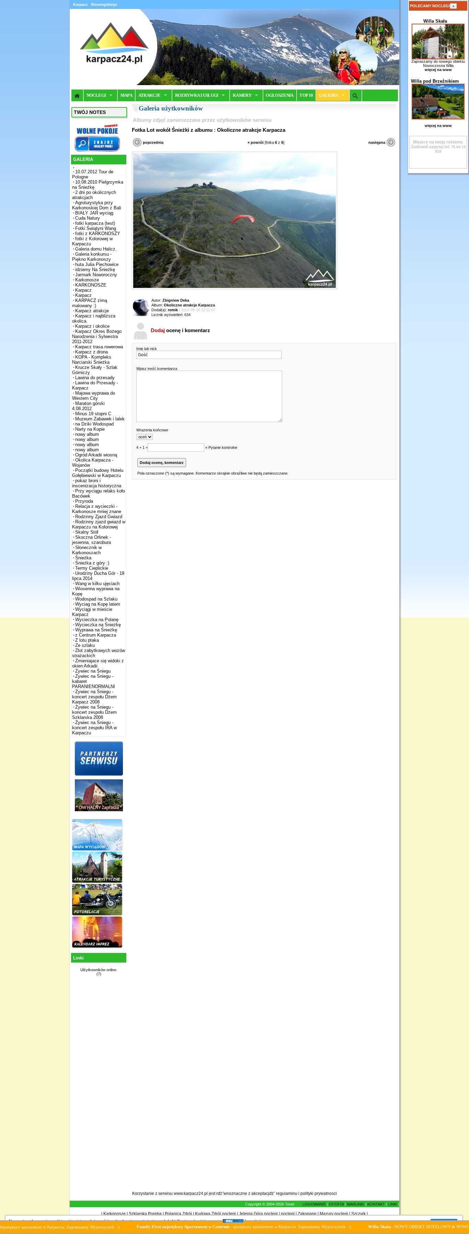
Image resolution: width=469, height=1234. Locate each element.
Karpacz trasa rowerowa (99, 346)
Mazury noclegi (334, 1213)
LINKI (392, 1204)
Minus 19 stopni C (93, 413)
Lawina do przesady (95, 377)
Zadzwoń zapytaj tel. (437, 144)
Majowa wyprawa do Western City (93, 396)
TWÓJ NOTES (90, 112)
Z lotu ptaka (87, 640)
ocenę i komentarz (180, 330)
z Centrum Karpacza (95, 635)
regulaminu (286, 1193)
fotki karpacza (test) (95, 223)
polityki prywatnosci (318, 1193)
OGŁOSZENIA (280, 95)
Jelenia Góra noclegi (258, 1213)
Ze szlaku (85, 645)
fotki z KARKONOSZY (97, 233)
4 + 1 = (142, 447)
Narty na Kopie (90, 429)
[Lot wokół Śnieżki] (234, 288)
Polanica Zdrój (178, 1213)
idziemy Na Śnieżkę (95, 269)
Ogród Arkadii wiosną (96, 454)
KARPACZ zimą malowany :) (89, 303)
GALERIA (328, 95)
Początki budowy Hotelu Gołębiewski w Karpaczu (97, 473)
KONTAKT (376, 1204)
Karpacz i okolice (92, 326)
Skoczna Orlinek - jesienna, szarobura (91, 540)
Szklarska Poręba (145, 1213)
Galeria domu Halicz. (96, 249)
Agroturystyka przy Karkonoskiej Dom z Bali (96, 205)
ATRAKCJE (149, 95)
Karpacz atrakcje (92, 310)
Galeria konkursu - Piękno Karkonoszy (92, 257)
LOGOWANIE (314, 1204)
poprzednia (153, 142)
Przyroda (84, 501)
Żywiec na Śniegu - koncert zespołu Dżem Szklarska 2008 (94, 712)
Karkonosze (87, 279)
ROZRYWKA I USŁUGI (196, 95)
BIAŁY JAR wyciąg (94, 213)
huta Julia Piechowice (96, 264)
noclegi (288, 1213)
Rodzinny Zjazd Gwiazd (98, 516)
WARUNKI (355, 1204)
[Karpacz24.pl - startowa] (77, 95)
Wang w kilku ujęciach (97, 583)
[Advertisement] (97, 1087)
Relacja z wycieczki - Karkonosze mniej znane (96, 509)
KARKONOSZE (90, 285)
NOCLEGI (96, 95)
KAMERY (242, 95)
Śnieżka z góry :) (92, 563)
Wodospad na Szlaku (96, 599)
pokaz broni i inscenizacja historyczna (96, 483)
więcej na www (438, 70)
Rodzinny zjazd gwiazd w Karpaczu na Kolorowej (98, 524)
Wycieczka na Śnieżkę (98, 624)
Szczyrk (358, 1213)
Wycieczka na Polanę (96, 619)
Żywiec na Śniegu (93, 671)
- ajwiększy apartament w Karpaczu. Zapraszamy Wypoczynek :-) (213, 1226)
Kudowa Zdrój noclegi (215, 1213)
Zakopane (307, 1213)
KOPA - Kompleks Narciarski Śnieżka (91, 359)
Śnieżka (83, 557)
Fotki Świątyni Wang (95, 228)
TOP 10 (306, 95)
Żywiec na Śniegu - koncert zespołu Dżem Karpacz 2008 (94, 697)
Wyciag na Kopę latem (97, 604)
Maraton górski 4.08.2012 (88, 406)
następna (376, 142)
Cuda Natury (87, 218)
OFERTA (336, 1204)
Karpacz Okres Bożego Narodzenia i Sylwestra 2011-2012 (97, 336)
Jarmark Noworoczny (96, 274)
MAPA (126, 95)
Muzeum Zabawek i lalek (100, 418)
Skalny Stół (86, 532)
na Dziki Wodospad (94, 424)
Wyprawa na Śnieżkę (96, 629)
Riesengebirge (104, 4)
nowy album (87, 434)
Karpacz (83, 290)
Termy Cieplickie (91, 568)
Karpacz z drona (91, 351)
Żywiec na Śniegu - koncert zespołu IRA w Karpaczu (94, 727)
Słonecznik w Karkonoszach (87, 550)
